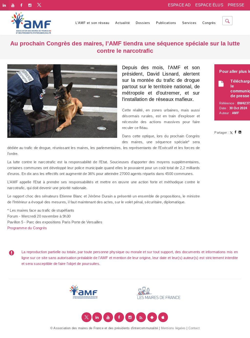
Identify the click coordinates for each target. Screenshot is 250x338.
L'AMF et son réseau (92, 23)
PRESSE (236, 5)
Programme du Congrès (27, 228)
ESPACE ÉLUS (209, 5)
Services (189, 23)
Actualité (122, 23)
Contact (194, 328)
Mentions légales (173, 328)
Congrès (209, 23)
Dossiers (143, 23)
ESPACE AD (179, 5)
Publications (166, 23)
